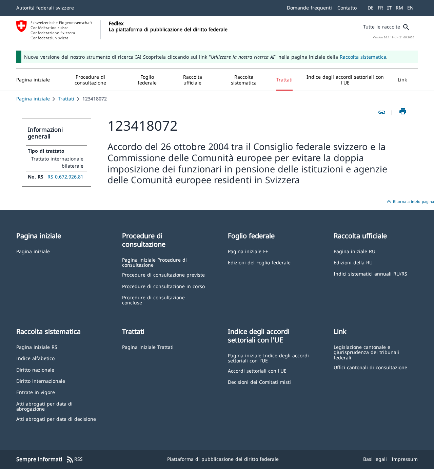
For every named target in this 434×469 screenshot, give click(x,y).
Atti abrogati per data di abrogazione (44, 406)
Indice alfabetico (35, 358)
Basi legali (375, 459)
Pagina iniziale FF (248, 251)
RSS (74, 459)
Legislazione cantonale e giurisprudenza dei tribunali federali (366, 352)
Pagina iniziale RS (36, 347)
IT (389, 7)
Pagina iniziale (33, 98)
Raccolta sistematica (363, 57)
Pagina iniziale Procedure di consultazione (154, 262)
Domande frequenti (309, 7)
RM (399, 7)
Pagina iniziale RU (354, 251)
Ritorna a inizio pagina (409, 202)
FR (380, 7)
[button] (90, 80)
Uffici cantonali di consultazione (370, 367)
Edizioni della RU (353, 262)
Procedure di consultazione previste (163, 274)
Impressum (405, 459)
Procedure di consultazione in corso (163, 286)
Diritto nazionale (35, 369)
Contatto (347, 7)
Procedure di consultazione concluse (153, 299)
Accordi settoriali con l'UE (257, 370)
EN (410, 7)
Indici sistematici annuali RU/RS (370, 273)
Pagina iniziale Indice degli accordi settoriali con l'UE (268, 357)
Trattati (66, 98)
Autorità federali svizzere (45, 7)
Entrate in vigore (35, 392)
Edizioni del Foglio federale (259, 262)
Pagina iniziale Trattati (148, 347)
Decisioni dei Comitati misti (259, 381)
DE (371, 7)
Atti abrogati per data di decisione (56, 418)
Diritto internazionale (40, 380)
